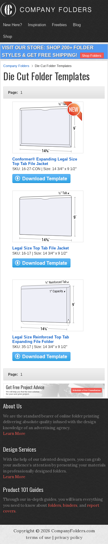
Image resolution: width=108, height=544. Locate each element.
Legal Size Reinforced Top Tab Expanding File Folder (40, 339)
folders (54, 505)
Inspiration (37, 25)
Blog (77, 25)
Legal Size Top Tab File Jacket (40, 248)
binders (70, 505)
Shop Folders (91, 55)
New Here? (12, 25)
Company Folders (16, 66)
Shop (6, 36)
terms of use (38, 537)
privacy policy (68, 537)
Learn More (14, 433)
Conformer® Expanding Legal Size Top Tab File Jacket (44, 161)
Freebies (58, 25)
